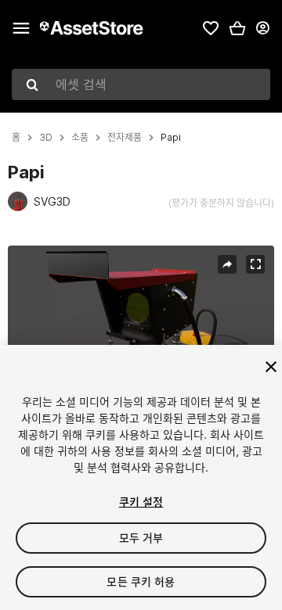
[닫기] (271, 367)
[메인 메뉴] (21, 28)
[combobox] (141, 84)
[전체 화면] (255, 264)
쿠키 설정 (141, 501)
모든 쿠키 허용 (141, 581)
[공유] (227, 264)
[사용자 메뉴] (262, 28)
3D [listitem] (45, 137)
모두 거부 (141, 537)
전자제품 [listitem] (124, 137)
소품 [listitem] (80, 137)
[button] (237, 28)
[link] (210, 28)
